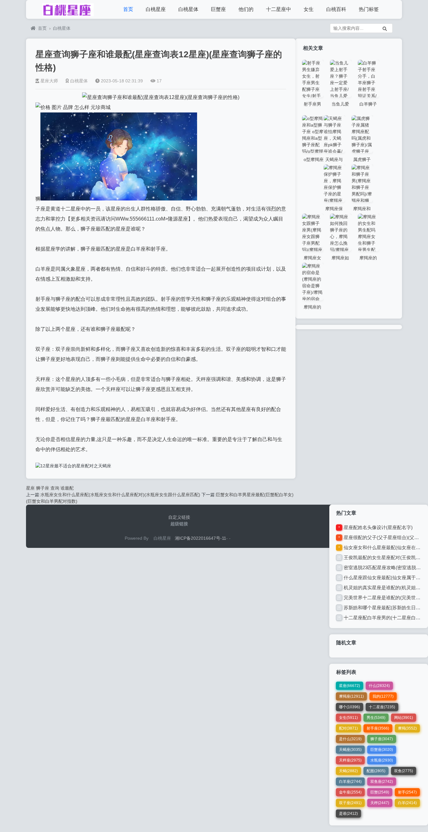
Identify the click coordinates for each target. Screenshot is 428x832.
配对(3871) (348, 728)
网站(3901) (403, 717)
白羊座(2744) (350, 781)
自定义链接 (179, 517)
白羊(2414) (407, 803)
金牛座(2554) (350, 792)
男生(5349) (376, 717)
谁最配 (67, 488)
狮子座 (42, 488)
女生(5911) (348, 717)
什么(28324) (379, 686)
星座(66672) (349, 686)
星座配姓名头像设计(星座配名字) (378, 527)
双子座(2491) (350, 803)
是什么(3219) (350, 739)
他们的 (245, 9)
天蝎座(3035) (350, 749)
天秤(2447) (379, 803)
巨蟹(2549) (379, 792)
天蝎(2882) (348, 771)
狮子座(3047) (381, 739)
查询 (54, 488)
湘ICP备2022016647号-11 (200, 538)
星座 (30, 488)
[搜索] (385, 28)
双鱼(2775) (403, 771)
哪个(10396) (349, 707)
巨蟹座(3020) (381, 749)
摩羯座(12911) (351, 696)
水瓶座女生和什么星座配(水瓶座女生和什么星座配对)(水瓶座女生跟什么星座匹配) (120, 494)
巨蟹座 (218, 9)
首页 (128, 9)
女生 (309, 9)
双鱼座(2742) (381, 781)
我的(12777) (383, 696)
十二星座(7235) (382, 707)
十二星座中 (278, 9)
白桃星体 (188, 9)
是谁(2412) (348, 813)
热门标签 (369, 9)
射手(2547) (407, 792)
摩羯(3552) (407, 728)
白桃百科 (336, 9)
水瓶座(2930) (381, 760)
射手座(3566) (378, 728)
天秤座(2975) (350, 760)
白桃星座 (156, 9)
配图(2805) (376, 771)
